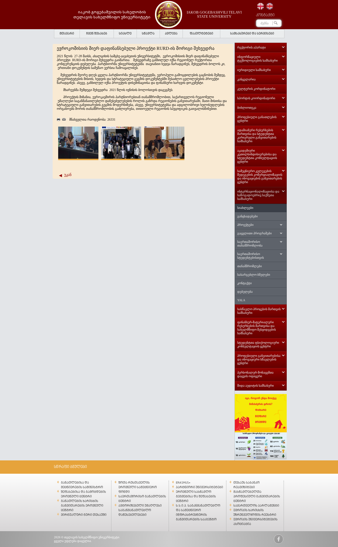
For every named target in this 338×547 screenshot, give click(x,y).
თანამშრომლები (249, 266)
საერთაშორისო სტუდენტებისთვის (250, 255)
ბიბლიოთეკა (246, 107)
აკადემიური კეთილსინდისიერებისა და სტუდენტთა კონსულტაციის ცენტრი (257, 156)
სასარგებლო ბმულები (253, 274)
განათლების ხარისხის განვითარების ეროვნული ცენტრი (82, 505)
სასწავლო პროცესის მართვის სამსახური (259, 311)
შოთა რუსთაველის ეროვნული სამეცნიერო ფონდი (137, 487)
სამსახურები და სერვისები (252, 34)
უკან (68, 175)
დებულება (245, 291)
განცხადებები (247, 216)
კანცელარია (246, 79)
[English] (269, 6)
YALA (241, 300)
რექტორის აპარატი (251, 47)
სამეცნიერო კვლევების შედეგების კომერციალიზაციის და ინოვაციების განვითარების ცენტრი (259, 176)
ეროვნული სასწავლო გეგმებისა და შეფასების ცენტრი (196, 496)
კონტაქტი (265, 15)
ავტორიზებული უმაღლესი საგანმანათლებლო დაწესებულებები (140, 510)
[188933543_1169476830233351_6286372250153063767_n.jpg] (164, 157)
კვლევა (171, 34)
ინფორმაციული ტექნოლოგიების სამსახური (257, 58)
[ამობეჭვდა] (58, 120)
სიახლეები (245, 208)
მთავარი (67, 34)
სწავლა (148, 34)
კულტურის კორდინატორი (256, 89)
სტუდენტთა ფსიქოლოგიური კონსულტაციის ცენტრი (258, 344)
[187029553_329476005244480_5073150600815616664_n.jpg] (78, 157)
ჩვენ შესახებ (96, 34)
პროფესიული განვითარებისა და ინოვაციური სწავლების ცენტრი (259, 359)
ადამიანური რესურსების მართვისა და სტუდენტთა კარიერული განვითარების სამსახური (256, 135)
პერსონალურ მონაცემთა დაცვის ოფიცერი (255, 374)
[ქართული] (260, 6)
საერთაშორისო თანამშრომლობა (250, 243)
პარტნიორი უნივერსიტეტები (199, 487)
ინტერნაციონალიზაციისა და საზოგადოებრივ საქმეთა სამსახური (258, 195)
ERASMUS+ (183, 483)
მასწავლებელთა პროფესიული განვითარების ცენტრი (256, 496)
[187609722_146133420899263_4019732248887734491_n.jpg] (121, 157)
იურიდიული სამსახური (254, 70)
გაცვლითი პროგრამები (254, 233)
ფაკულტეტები (201, 34)
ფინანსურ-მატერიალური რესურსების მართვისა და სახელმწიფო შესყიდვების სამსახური (256, 327)
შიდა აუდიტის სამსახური (255, 385)
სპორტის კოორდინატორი (256, 98)
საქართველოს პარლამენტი (256, 506)
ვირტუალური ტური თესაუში (83, 515)
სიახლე (125, 34)
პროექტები (245, 225)
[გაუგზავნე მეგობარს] (64, 119)
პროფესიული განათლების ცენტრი (257, 118)
